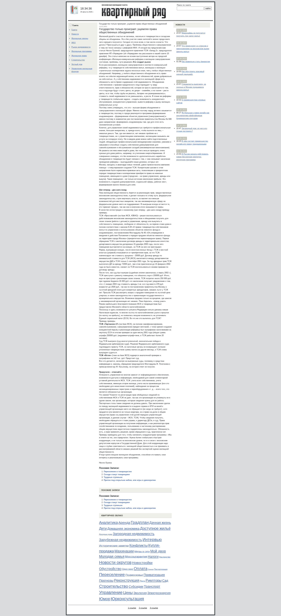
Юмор (104, 599)
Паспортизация (160, 569)
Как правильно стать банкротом (196, 61)
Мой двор (158, 551)
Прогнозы (106, 580)
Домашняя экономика (123, 528)
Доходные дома (105, 534)
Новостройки (142, 563)
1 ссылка (132, 608)
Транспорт (152, 586)
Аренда (124, 523)
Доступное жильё (155, 528)
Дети (103, 528)
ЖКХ (73, 43)
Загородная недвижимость (133, 534)
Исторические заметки (114, 545)
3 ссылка (154, 608)
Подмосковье (134, 574)
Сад (165, 580)
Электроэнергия (159, 593)
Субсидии (136, 586)
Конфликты (138, 545)
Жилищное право (79, 56)
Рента (142, 581)
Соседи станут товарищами (117, 474)
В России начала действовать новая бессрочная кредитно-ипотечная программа (192, 157)
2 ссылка (143, 608)
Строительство (113, 586)
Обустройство (110, 569)
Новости (180, 25)
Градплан (140, 522)
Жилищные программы (81, 51)
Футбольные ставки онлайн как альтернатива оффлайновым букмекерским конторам (192, 116)
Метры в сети (142, 551)
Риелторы (154, 580)
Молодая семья (111, 556)
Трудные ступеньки (113, 477)
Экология (140, 592)
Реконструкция (126, 580)
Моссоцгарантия (136, 556)
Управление (110, 592)
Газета (74, 30)
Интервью (152, 539)
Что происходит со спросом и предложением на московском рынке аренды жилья (192, 49)
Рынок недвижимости (80, 47)
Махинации (124, 551)
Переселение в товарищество (118, 471)
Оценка (151, 569)
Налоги (153, 556)
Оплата (140, 568)
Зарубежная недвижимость (120, 540)
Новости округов (115, 562)
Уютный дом (76, 64)
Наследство (164, 557)
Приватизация (154, 575)
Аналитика (108, 522)
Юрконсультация (127, 598)
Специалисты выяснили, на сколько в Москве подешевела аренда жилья (191, 87)
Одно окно (127, 569)
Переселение (112, 574)
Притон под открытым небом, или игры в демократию (130, 480)
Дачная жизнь (160, 523)
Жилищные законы (79, 38)
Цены (128, 592)
